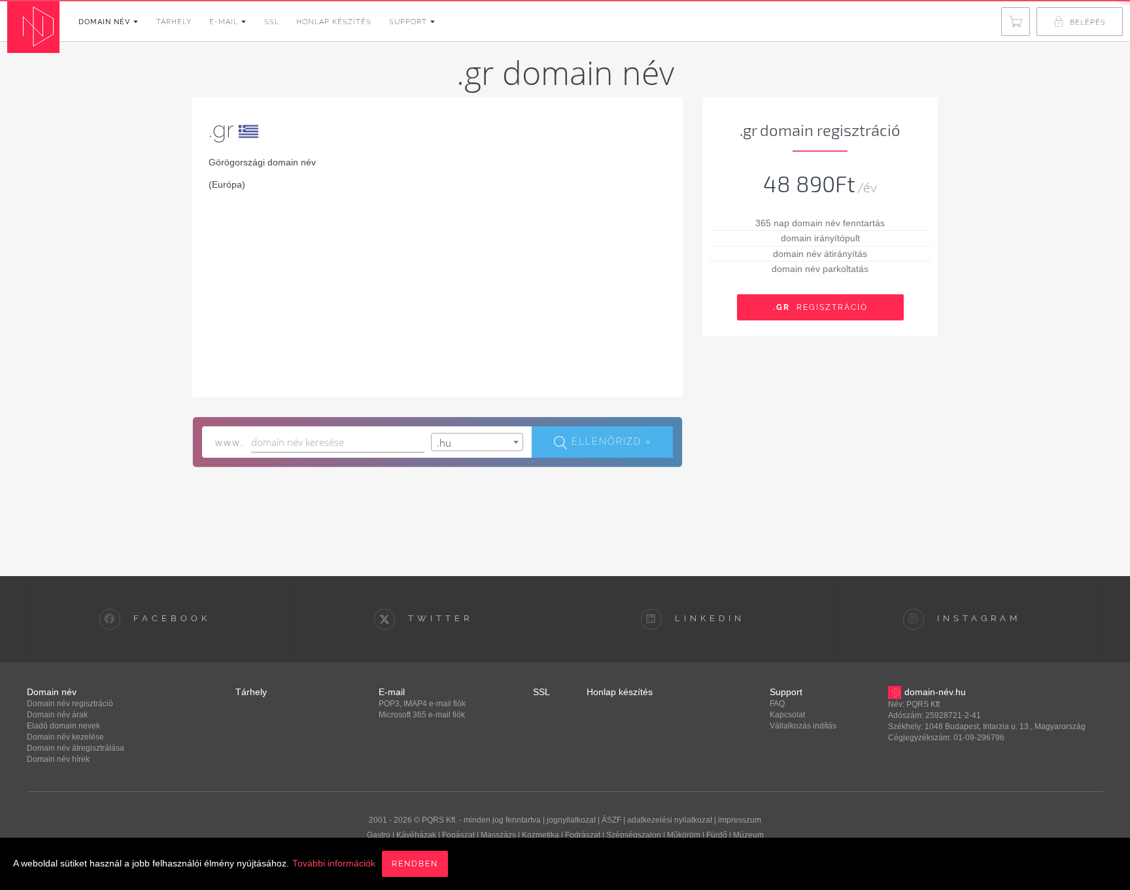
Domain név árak (57, 714)
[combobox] (477, 442)
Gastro (378, 835)
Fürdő (716, 835)
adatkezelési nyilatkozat (669, 820)
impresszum (739, 820)
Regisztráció (820, 307)
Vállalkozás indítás (803, 725)
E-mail (223, 22)
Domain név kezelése (65, 737)
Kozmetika (540, 835)
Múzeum (748, 835)
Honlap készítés (333, 22)
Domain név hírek (58, 759)
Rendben (415, 863)
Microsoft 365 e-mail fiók (422, 714)
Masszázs (498, 835)
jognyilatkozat (571, 820)
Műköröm (683, 835)
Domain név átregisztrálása (75, 748)
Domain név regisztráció (70, 703)
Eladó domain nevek (63, 725)
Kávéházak (416, 835)
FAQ (777, 703)
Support (408, 22)
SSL (271, 22)
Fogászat (458, 835)
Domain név (104, 22)
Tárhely (174, 22)
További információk (333, 863)
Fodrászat (582, 835)
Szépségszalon (633, 835)
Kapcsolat (787, 714)
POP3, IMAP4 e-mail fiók (422, 703)
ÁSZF (611, 820)
